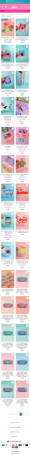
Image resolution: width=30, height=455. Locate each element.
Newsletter (14, 432)
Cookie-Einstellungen (15, 451)
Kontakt (14, 436)
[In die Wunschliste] (12, 20)
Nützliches (14, 422)
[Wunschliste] (25, 6)
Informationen (14, 427)
